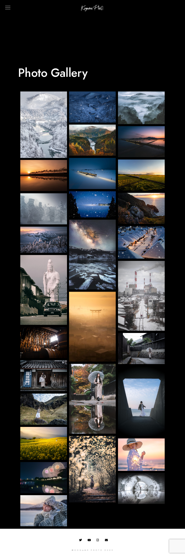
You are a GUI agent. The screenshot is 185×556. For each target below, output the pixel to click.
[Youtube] (90, 541)
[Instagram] (98, 541)
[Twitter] (81, 541)
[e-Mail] (107, 541)
